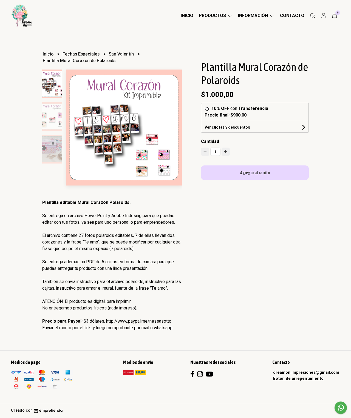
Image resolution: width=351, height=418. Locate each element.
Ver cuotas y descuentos (227, 127)
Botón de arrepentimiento (298, 378)
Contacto (292, 15)
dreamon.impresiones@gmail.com (306, 372)
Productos (213, 15)
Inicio (187, 15)
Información (253, 15)
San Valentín (122, 54)
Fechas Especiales (82, 54)
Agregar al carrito (255, 172)
